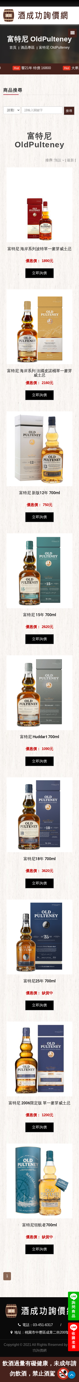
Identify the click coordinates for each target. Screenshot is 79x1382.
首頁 (12, 47)
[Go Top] (71, 1375)
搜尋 (69, 111)
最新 (71, 160)
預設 (58, 160)
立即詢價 (39, 273)
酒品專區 (28, 47)
